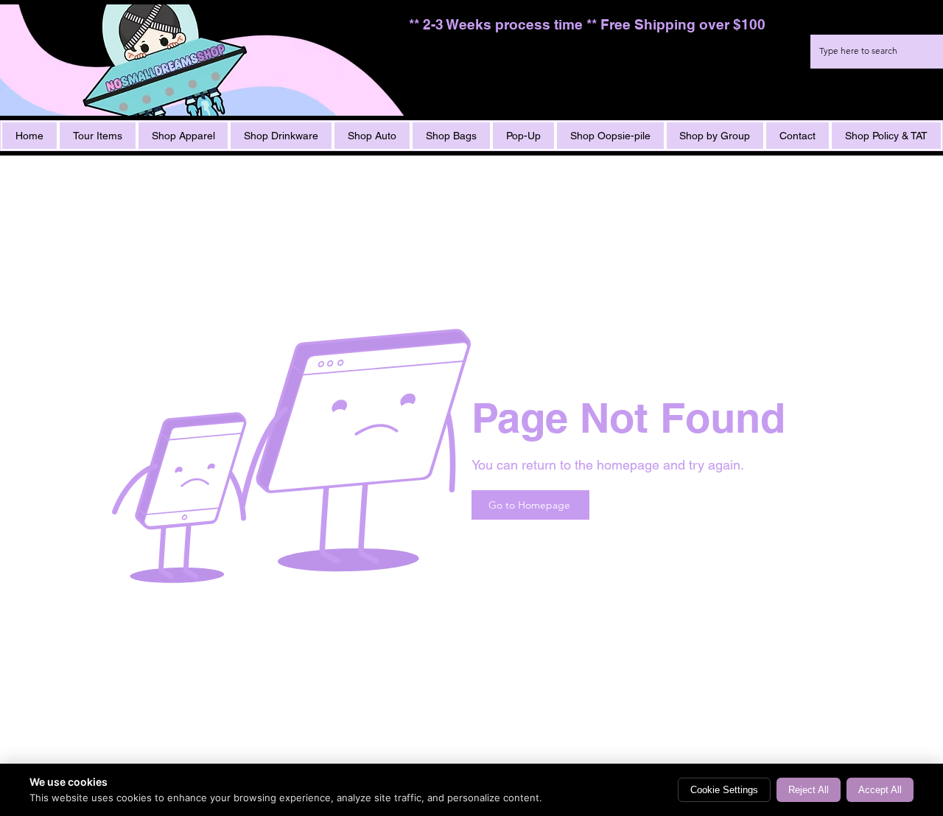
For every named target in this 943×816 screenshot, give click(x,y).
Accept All (880, 789)
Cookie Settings (724, 789)
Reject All (808, 789)
